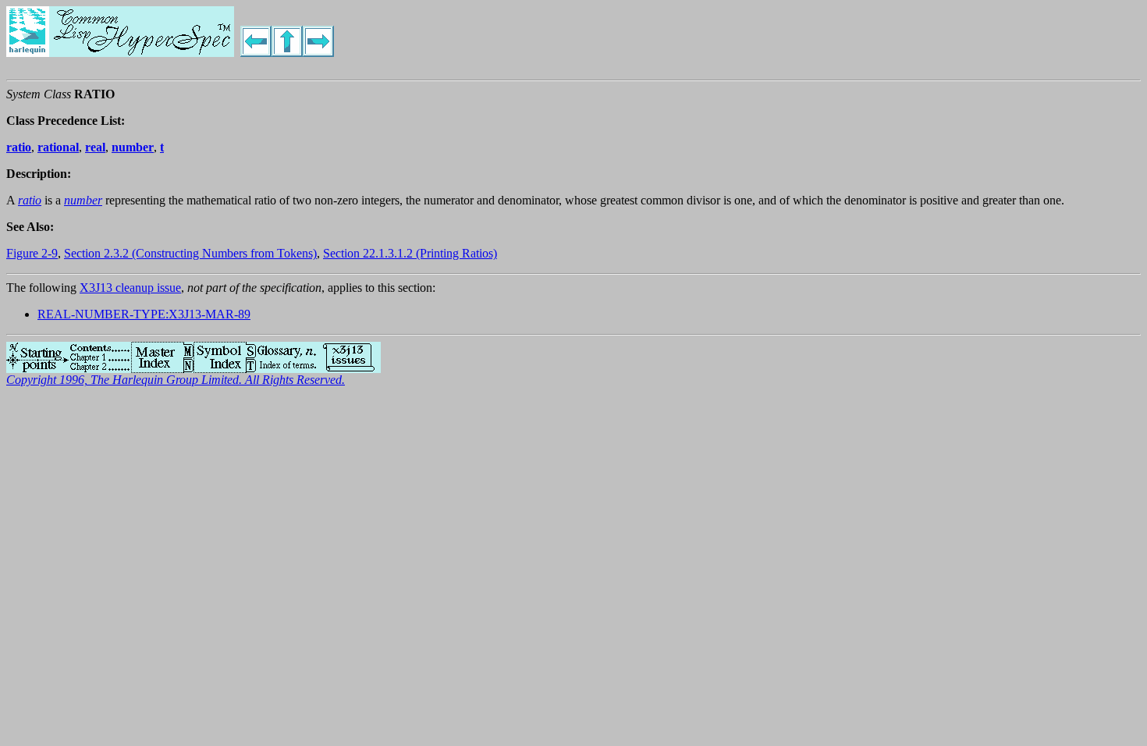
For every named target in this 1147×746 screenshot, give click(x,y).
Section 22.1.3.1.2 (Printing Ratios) (410, 253)
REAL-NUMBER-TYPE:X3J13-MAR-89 (143, 314)
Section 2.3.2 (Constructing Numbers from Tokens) (190, 253)
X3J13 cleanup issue (130, 287)
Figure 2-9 (32, 253)
